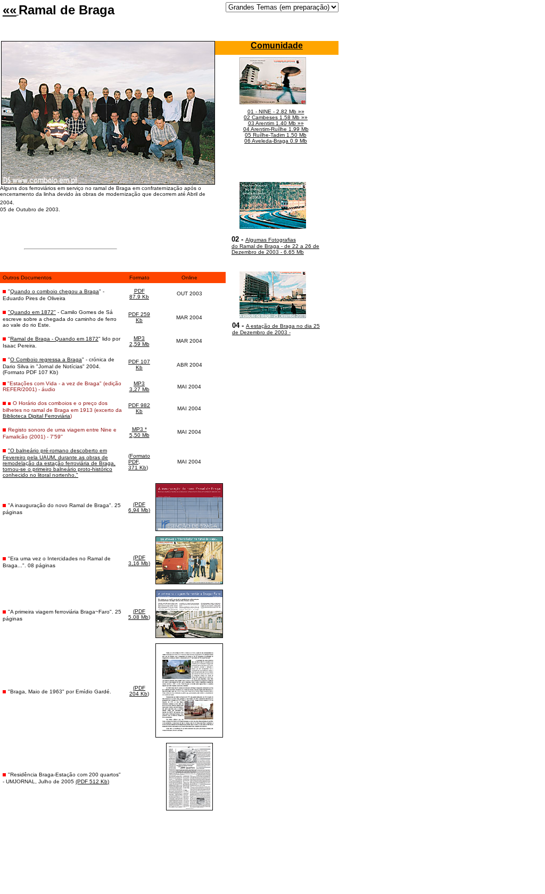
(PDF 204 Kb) (139, 691)
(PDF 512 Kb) (92, 781)
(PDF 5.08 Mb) (139, 614)
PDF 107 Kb (139, 364)
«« (9, 10)
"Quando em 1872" (32, 312)
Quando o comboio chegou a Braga (54, 291)
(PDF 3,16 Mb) (139, 560)
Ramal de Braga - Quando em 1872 (54, 339)
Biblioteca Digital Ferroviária (36, 416)
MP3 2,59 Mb (139, 341)
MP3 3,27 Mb (139, 386)
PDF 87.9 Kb (139, 294)
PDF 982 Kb (139, 408)
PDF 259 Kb (139, 317)
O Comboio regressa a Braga (46, 359)
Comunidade (277, 45)
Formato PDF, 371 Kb (139, 461)
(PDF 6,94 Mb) (139, 507)
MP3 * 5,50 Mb (139, 432)
